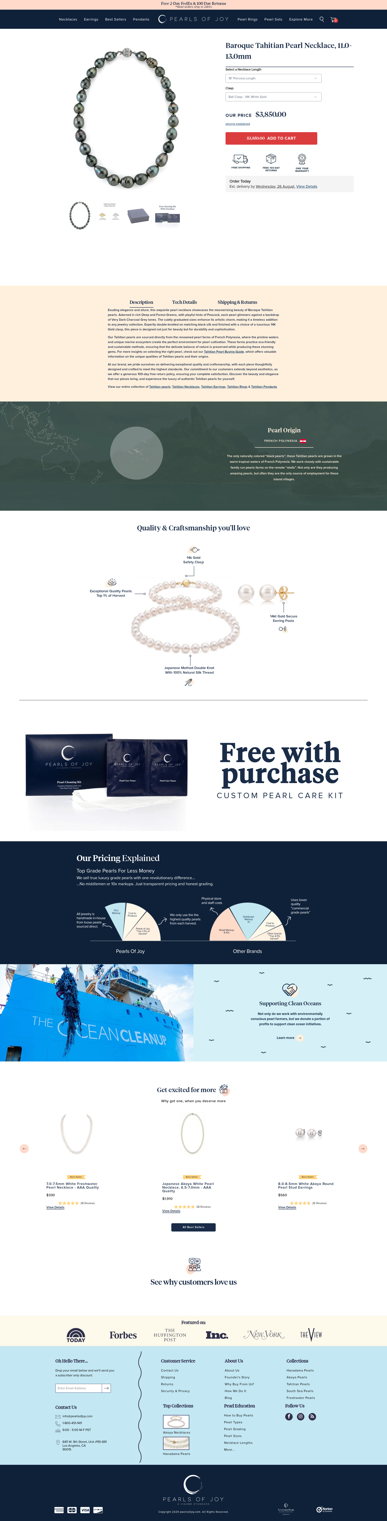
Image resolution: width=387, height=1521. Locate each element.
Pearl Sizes (233, 1436)
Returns (167, 1384)
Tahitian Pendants (264, 386)
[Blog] (312, 1416)
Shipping (168, 1377)
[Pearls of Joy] (193, 19)
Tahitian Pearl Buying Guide (224, 351)
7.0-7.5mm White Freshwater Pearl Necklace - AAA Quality (76, 1133)
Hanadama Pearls (300, 1370)
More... (229, 1450)
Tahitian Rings (237, 386)
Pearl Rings (248, 19)
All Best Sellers (194, 1227)
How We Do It (235, 1391)
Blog (228, 1398)
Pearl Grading (235, 1429)
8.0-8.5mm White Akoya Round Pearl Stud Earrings (308, 1133)
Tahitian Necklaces (186, 386)
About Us (232, 1370)
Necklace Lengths (238, 1443)
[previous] (24, 1148)
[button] (76, 1203)
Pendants (141, 19)
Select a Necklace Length (243, 69)
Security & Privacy (175, 1391)
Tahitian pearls (160, 386)
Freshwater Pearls (301, 1398)
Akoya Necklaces (176, 1433)
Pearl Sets (273, 19)
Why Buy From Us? (239, 1384)
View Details (306, 186)
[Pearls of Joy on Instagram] (300, 1416)
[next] (362, 1148)
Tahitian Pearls (298, 1384)
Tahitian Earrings (213, 386)
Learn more (286, 1038)
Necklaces (68, 19)
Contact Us (170, 1370)
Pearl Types (233, 1422)
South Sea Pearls (300, 1391)
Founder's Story (237, 1377)
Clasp (229, 88)
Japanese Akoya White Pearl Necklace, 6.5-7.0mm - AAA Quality (192, 1133)
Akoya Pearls (297, 1377)
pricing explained (238, 124)
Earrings (91, 19)
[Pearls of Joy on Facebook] (289, 1416)
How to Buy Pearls (238, 1415)
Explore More (301, 19)
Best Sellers (115, 19)
